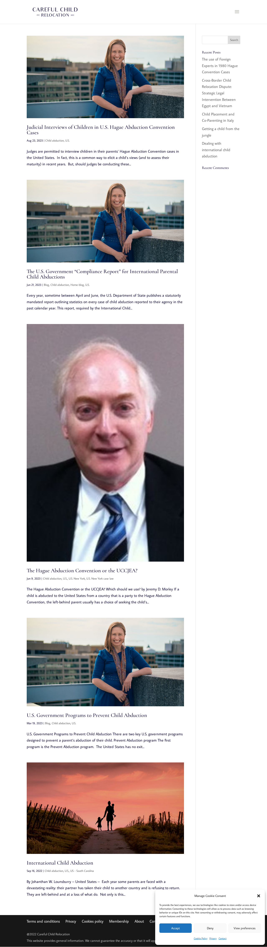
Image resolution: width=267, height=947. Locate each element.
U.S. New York (77, 578)
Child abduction (54, 140)
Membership (119, 921)
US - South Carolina (82, 871)
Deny (210, 928)
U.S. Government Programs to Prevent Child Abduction (87, 715)
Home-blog (77, 285)
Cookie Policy (200, 938)
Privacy (213, 938)
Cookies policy (92, 921)
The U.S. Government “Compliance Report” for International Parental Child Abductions (102, 274)
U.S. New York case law (99, 578)
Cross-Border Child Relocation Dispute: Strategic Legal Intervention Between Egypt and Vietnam (219, 93)
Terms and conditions (43, 921)
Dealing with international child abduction (216, 149)
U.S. (67, 140)
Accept (175, 928)
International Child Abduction (60, 863)
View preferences (245, 928)
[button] (259, 896)
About (139, 921)
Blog (46, 285)
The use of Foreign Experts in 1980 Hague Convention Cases (220, 65)
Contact (223, 938)
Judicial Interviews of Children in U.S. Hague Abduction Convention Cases (101, 130)
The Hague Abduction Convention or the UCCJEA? (82, 570)
